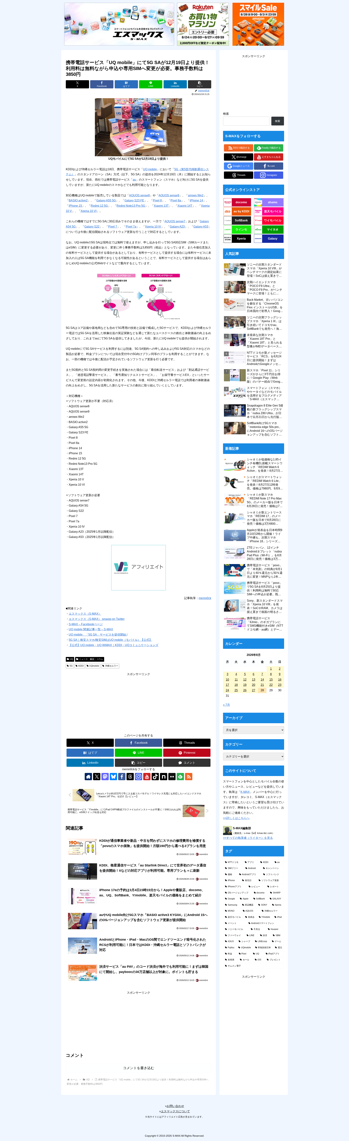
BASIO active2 (78, 200)
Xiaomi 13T (161, 205)
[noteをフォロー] (163, 776)
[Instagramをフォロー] (138, 776)
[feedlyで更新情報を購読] (180, 776)
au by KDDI (241, 211)
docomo (241, 202)
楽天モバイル (273, 211)
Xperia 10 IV (153, 226)
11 (236, 679)
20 (253, 684)
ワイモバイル (272, 220)
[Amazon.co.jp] (258, 24)
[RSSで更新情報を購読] (188, 776)
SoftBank (241, 220)
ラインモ (241, 229)
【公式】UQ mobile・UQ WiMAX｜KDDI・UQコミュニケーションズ (113, 645)
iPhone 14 (196, 200)
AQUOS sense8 (139, 195)
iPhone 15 (75, 205)
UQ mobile (150, 169)
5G (71, 666)
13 (253, 679)
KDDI (81, 666)
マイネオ (272, 229)
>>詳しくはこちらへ (236, 818)
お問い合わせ (175, 1106)
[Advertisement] (138, 702)
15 (271, 679)
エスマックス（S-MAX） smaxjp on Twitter (97, 618)
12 (244, 679)
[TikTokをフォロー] (155, 776)
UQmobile (94, 666)
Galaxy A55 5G (106, 200)
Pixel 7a (131, 226)
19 (244, 684)
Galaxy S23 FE (134, 200)
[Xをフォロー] (96, 776)
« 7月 (226, 704)
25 (236, 690)
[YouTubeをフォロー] (147, 776)
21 (262, 684)
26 (244, 690)
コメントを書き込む (138, 1068)
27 (253, 690)
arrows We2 (195, 195)
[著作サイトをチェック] (88, 776)
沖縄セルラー (111, 666)
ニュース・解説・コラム (91, 659)
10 (227, 679)
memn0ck (205, 598)
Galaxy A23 (177, 226)
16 (279, 679)
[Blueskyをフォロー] (113, 776)
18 (236, 684)
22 (271, 684)
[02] (138, 295)
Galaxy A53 (200, 226)
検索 (226, 113)
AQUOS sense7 (175, 221)
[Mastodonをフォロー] (105, 776)
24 (227, 690)
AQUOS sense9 (169, 195)
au (134, 179)
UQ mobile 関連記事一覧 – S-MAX (91, 629)
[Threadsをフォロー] (130, 776)
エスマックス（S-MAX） (85, 613)
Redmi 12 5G (99, 205)
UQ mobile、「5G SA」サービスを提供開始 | (98, 634)
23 (279, 684)
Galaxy (272, 238)
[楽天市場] (203, 24)
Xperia (241, 238)
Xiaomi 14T (184, 205)
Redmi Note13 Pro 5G (131, 205)
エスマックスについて (175, 1111)
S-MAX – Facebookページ (86, 624)
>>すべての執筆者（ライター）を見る (248, 837)
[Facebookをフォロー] (121, 776)
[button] (199, 84)
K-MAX (245, 791)
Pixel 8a (176, 200)
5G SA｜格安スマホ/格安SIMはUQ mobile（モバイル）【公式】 (110, 639)
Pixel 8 (157, 200)
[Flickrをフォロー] (172, 776)
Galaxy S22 (91, 226)
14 (262, 679)
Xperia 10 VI (89, 211)
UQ (71, 659)
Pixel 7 (112, 226)
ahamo (272, 202)
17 (227, 684)
